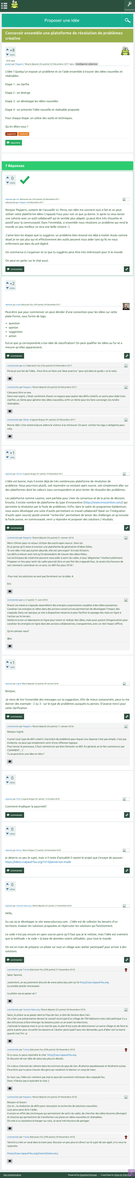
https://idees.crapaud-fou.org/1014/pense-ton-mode (38, 861)
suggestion (11, 134)
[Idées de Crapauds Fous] (14, 4)
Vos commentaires (12, 1175)
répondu (8, 199)
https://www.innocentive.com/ (103, 502)
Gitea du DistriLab (122, 1175)
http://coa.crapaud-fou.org (94, 982)
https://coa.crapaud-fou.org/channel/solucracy (32, 1153)
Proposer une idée (61, 20)
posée (8, 64)
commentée (13, 365)
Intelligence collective (86, 64)
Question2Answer (88, 1175)
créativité (24, 134)
